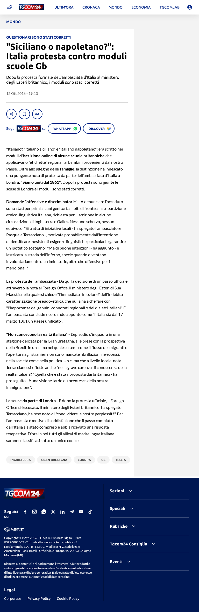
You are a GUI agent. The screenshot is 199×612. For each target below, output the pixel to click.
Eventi (116, 561)
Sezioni (117, 490)
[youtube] (81, 511)
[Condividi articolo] (11, 114)
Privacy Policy (39, 598)
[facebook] (25, 511)
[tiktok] (90, 511)
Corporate (12, 598)
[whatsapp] (43, 511)
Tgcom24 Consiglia (128, 544)
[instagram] (34, 511)
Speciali (117, 508)
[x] (53, 511)
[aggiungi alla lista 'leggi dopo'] (24, 114)
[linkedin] (62, 511)
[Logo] (31, 7)
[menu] (9, 7)
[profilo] (189, 7)
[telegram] (71, 511)
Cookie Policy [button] (68, 598)
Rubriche (118, 526)
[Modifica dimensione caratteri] (37, 114)
